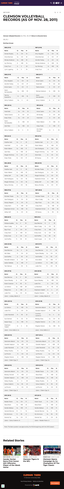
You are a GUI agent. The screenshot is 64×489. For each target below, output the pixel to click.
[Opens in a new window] (57, 3)
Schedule (53, 3)
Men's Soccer (6, 457)
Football (25, 457)
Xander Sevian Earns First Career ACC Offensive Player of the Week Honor (11, 463)
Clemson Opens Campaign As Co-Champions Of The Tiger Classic (51, 462)
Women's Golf (46, 457)
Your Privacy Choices (26, 481)
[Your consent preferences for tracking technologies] (2, 486)
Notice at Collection (38, 481)
